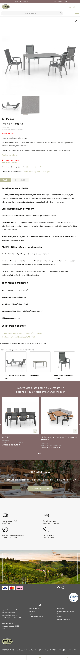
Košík (30, 614)
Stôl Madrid (34, 375)
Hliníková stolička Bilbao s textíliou (64, 377)
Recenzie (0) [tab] (20, 180)
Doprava (59, 617)
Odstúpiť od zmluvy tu (64, 619)
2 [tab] (38, 453)
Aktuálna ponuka (34, 608)
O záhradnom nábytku (36, 617)
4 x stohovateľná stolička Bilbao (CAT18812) (18, 337)
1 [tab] (36, 453)
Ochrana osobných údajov (65, 611)
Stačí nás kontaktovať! (32, 167)
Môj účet (32, 611)
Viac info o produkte (9, 155)
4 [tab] (43, 453)
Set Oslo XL (6, 437)
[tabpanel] (20, 422)
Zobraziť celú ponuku (40, 488)
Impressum (60, 608)
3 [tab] (41, 453)
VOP (58, 614)
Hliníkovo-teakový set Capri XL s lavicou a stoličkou (59, 438)
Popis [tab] (5, 180)
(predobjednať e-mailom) (9, 162)
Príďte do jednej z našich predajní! (37, 171)
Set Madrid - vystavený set (15, 377)
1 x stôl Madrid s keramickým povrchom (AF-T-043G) (22, 333)
